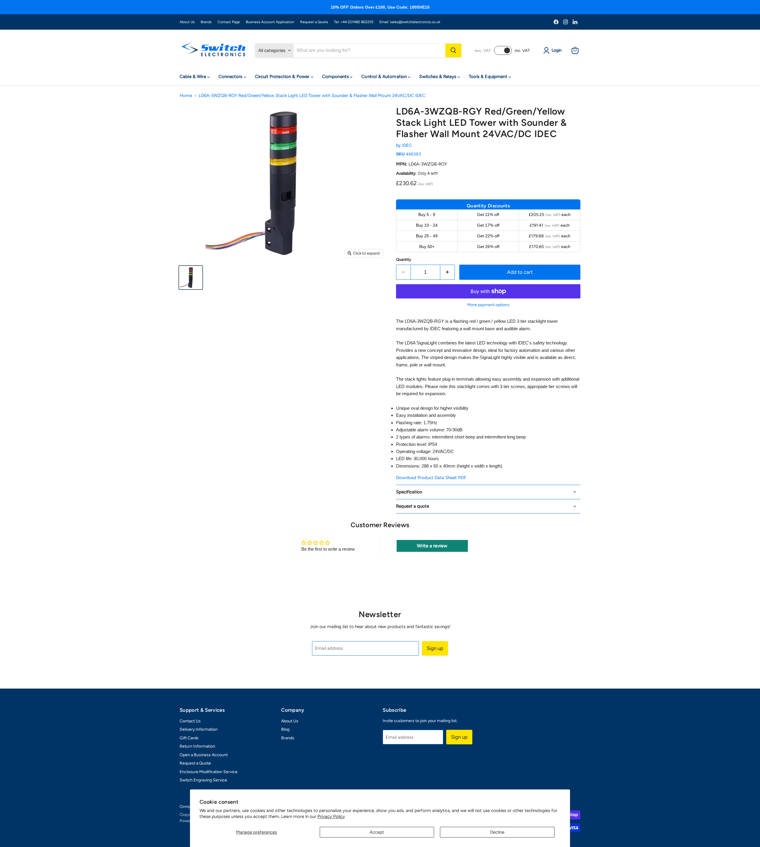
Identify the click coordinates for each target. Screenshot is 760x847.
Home (186, 95)
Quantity (403, 259)
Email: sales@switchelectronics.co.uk (409, 22)
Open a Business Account (204, 754)
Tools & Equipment (489, 76)
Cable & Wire (193, 76)
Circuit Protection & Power (283, 76)
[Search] (453, 50)
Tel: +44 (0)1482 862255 (353, 22)
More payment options (488, 305)
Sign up (435, 648)
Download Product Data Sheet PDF (431, 477)
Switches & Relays (438, 76)
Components (336, 76)
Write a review (432, 546)
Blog (285, 729)
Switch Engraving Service (203, 780)
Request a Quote (314, 22)
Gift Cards (189, 737)
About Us (187, 22)
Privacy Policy (331, 816)
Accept (377, 832)
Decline (497, 832)
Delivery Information (199, 729)
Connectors (231, 76)
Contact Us (190, 721)
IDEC (407, 145)
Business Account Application (270, 22)
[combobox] (369, 50)
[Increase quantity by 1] (447, 272)
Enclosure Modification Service (209, 771)
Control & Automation (384, 76)
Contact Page (229, 22)
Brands (206, 22)
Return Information (197, 746)
